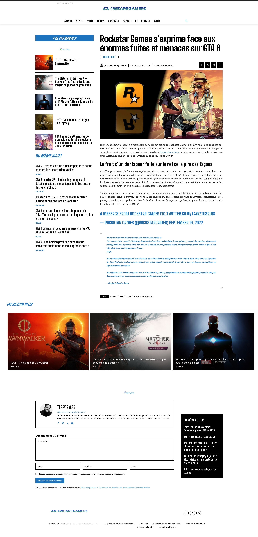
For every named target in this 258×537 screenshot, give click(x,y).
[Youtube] (72, 423)
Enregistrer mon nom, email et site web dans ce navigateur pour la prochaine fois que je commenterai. (82, 474)
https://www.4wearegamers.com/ (71, 412)
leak (128, 296)
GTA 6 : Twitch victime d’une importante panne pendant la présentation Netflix (63, 168)
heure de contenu (169, 152)
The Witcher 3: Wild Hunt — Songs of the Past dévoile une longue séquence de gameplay (73, 82)
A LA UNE (39, 192)
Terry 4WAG (120, 65)
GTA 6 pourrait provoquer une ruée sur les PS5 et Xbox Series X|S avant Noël (62, 230)
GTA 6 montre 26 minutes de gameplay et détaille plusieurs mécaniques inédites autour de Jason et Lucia (73, 141)
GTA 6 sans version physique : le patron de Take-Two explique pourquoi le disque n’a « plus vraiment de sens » (64, 215)
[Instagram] (63, 423)
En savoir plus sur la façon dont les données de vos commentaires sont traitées (115, 487)
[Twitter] (207, 65)
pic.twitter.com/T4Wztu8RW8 (187, 213)
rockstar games (143, 296)
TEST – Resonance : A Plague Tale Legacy (72, 121)
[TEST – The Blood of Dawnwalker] (44, 63)
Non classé (109, 57)
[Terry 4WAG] (102, 65)
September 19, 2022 (186, 222)
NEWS (38, 174)
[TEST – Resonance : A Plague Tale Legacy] (44, 122)
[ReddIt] (220, 65)
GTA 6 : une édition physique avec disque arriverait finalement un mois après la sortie (62, 244)
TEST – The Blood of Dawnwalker (66, 61)
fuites (113, 296)
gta (121, 296)
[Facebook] (201, 65)
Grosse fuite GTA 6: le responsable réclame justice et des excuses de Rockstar (61, 199)
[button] (186, 21)
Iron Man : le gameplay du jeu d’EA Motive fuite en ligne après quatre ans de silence (74, 102)
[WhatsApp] (213, 65)
